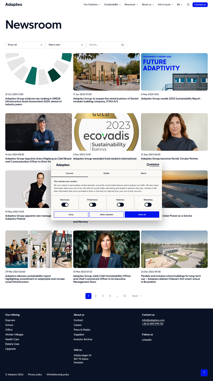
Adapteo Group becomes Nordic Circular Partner (169, 158)
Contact (78, 320)
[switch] (92, 205)
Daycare (10, 320)
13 (124, 296)
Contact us (200, 5)
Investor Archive (83, 339)
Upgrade (10, 349)
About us (79, 315)
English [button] (178, 5)
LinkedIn (147, 340)
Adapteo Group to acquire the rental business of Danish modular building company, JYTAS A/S (106, 100)
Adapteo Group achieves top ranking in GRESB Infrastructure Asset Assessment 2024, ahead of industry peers (33, 101)
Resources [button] (130, 4)
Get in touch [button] (164, 4)
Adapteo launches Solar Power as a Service (166, 216)
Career (77, 325)
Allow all (142, 214)
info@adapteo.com (153, 320)
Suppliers (79, 334)
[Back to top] (204, 372)
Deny (71, 214)
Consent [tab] (69, 173)
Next (135, 296)
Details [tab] (107, 173)
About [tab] (143, 173)
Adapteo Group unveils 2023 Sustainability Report (170, 98)
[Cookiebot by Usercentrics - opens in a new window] (148, 165)
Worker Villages (14, 334)
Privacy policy (35, 374)
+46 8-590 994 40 (152, 324)
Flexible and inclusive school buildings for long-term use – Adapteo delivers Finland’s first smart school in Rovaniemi (171, 279)
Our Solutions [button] (91, 4)
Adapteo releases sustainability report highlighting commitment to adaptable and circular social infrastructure (35, 279)
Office (8, 329)
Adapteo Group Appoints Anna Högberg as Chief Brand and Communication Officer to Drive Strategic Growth (38, 160)
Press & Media (82, 329)
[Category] (25, 44)
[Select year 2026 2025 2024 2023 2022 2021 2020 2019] (66, 44)
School (9, 325)
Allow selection (106, 214)
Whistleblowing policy (58, 374)
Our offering (12, 315)
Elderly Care (12, 344)
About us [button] (146, 4)
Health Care (12, 339)
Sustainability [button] (111, 4)
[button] (188, 4)
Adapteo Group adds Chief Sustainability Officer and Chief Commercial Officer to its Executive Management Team (102, 279)
